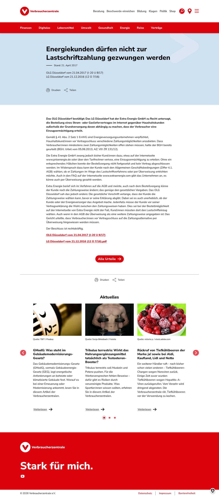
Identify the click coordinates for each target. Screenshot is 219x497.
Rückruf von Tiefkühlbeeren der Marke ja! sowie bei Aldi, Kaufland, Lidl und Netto (161, 354)
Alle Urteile (107, 259)
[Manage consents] (212, 490)
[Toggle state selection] (189, 11)
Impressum (165, 493)
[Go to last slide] (23, 353)
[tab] (104, 418)
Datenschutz (145, 493)
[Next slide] (196, 353)
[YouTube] (22, 476)
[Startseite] (39, 11)
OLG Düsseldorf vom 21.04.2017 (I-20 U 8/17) (75, 235)
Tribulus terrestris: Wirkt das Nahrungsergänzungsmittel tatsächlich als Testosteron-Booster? (106, 356)
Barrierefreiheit (186, 493)
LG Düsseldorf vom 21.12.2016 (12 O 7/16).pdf (76, 241)
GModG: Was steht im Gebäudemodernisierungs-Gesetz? (53, 354)
